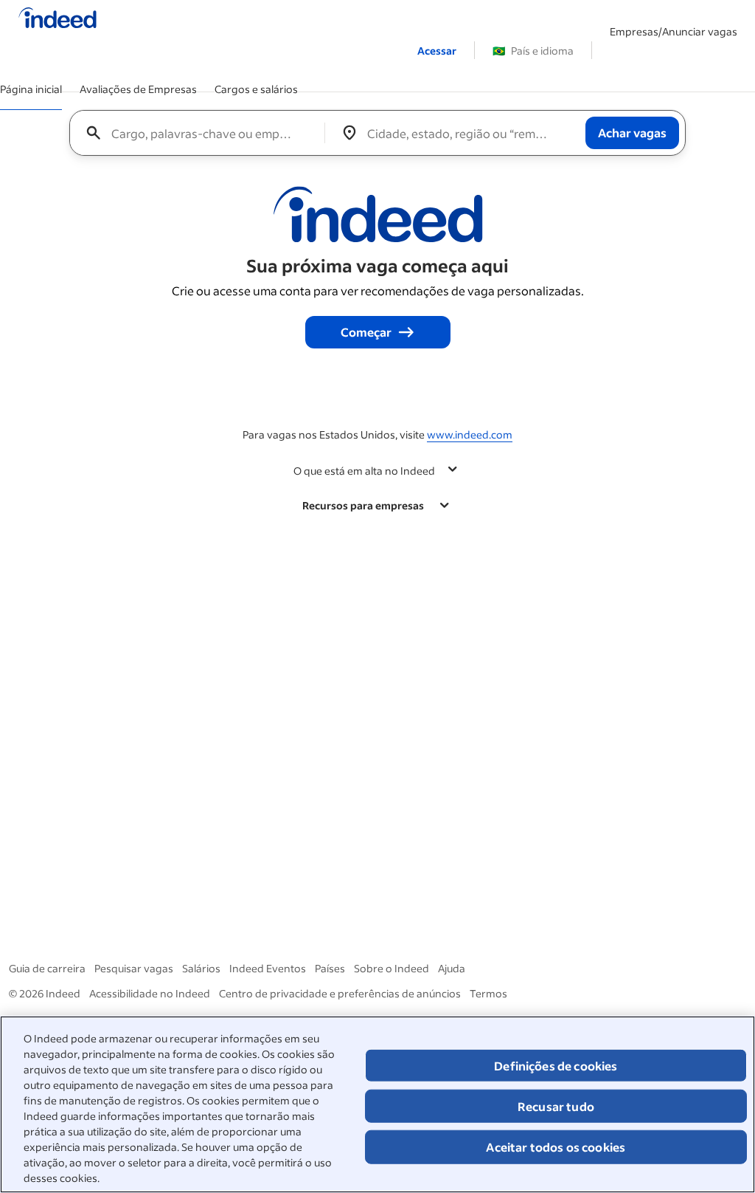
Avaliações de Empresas (138, 89)
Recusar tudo (556, 1106)
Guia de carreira (47, 968)
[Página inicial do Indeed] (57, 19)
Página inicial (31, 89)
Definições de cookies (555, 1065)
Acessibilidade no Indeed (149, 993)
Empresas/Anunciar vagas (673, 31)
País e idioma (533, 51)
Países (330, 968)
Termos (488, 993)
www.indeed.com (469, 434)
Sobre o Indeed (391, 968)
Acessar (436, 51)
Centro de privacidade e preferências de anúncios (340, 993)
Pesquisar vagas (133, 968)
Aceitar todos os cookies (555, 1147)
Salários (201, 968)
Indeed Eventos (267, 968)
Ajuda (451, 968)
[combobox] (202, 133)
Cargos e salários (256, 89)
